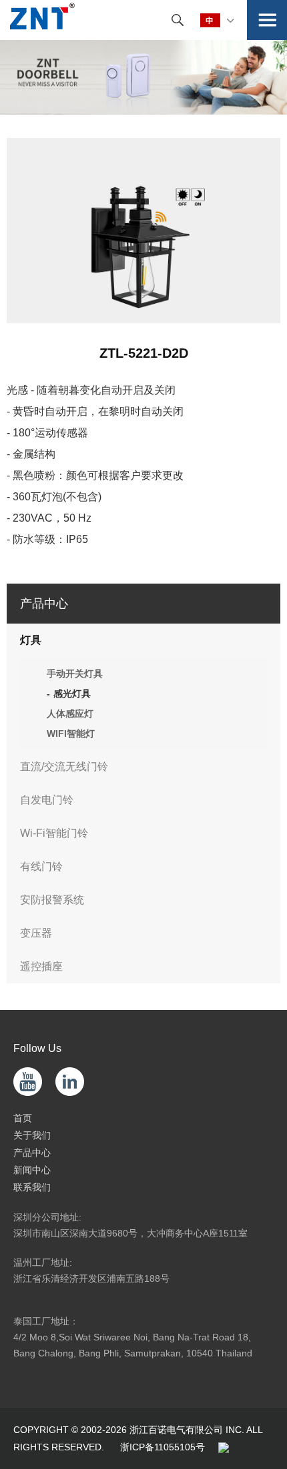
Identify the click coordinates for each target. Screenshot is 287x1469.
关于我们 (32, 1135)
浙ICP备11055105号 (162, 1447)
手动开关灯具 (75, 673)
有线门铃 (41, 866)
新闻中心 (32, 1170)
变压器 (36, 933)
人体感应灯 (70, 713)
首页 (22, 1118)
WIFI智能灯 (71, 733)
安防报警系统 (52, 899)
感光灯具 (72, 693)
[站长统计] (223, 1447)
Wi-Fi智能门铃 (54, 833)
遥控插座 (41, 966)
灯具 (30, 640)
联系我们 (32, 1187)
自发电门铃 (46, 799)
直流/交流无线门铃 (64, 766)
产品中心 (32, 1152)
